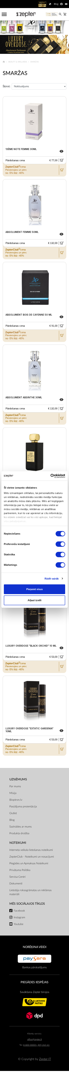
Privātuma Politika (19, 870)
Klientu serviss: (34, 1034)
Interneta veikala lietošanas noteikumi (31, 850)
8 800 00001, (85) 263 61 (36, 1045)
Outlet (13, 813)
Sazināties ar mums (20, 826)
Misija (12, 793)
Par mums (15, 786)
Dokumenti (15, 883)
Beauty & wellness (17, 62)
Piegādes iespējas (34, 982)
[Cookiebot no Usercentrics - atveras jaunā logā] (50, 476)
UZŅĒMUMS (18, 779)
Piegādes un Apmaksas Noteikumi (28, 863)
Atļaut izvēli (34, 600)
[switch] (60, 544)
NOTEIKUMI (17, 842)
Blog (12, 820)
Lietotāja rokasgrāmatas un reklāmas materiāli (30, 892)
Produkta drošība (19, 833)
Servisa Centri (17, 876)
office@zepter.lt (34, 1039)
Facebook (19, 910)
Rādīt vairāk (52, 578)
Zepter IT (45, 1059)
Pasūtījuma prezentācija (23, 806)
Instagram (19, 917)
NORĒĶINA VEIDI (34, 947)
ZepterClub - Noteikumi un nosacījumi (31, 856)
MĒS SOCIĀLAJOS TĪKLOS (27, 903)
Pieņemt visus (34, 589)
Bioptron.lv (15, 799)
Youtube (18, 924)
